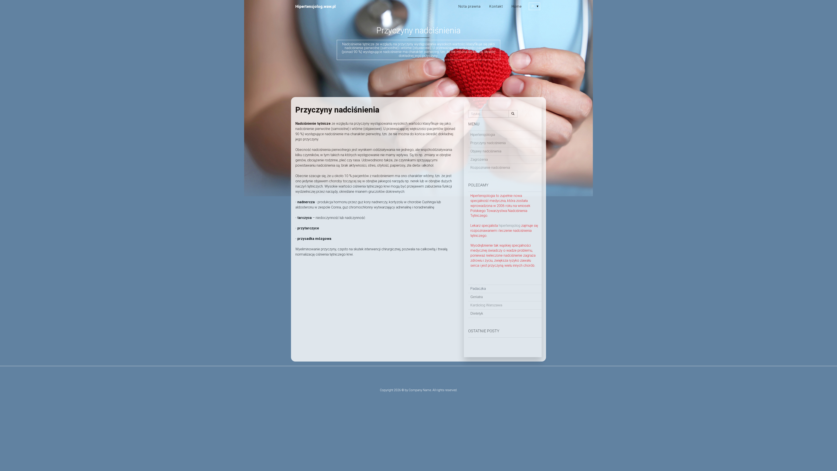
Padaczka (478, 289)
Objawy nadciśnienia (485, 151)
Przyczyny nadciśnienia (488, 143)
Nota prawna (469, 6)
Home (517, 6)
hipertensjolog (510, 226)
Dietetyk (476, 313)
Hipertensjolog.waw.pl (315, 6)
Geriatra (476, 297)
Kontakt (496, 6)
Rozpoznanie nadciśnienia (490, 168)
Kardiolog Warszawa (486, 305)
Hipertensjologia (482, 135)
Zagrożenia (479, 159)
